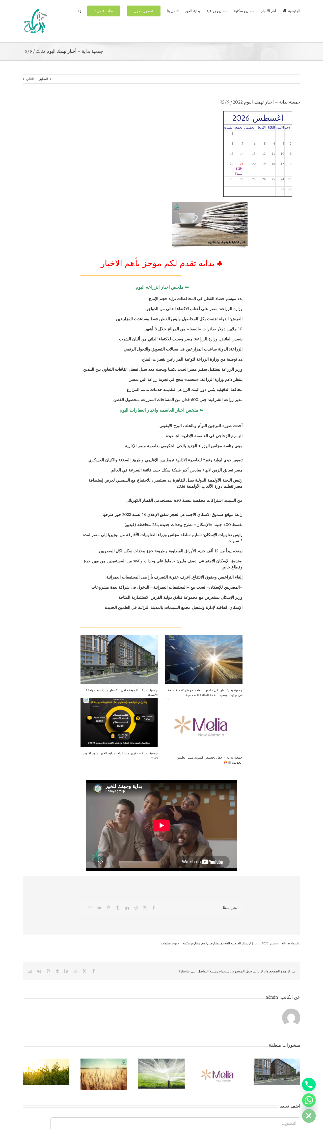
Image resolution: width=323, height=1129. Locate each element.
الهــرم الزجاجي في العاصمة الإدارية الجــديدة (204, 435)
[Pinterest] (108, 907)
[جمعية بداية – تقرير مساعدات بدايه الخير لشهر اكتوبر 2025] (119, 722)
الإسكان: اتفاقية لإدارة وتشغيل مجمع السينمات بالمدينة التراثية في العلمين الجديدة (174, 607)
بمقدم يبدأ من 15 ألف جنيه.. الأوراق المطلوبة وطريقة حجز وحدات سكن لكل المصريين (171, 550)
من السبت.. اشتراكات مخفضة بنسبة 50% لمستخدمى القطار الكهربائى (184, 500)
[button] (79, 10)
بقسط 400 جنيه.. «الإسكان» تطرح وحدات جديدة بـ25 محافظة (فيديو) (184, 524)
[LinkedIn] (126, 907)
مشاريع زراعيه (211, 943)
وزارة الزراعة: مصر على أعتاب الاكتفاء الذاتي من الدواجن (194, 308)
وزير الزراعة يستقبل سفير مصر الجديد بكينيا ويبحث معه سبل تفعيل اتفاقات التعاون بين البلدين (163, 369)
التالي (30, 79)
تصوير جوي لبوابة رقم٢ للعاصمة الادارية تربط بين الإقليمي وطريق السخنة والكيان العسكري (165, 460)
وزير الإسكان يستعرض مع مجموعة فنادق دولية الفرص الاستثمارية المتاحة (180, 597)
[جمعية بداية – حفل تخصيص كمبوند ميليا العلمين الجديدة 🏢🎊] (204, 724)
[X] (144, 907)
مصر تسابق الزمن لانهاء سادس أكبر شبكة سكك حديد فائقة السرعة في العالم (177, 470)
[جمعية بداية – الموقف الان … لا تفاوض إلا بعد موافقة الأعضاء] (119, 659)
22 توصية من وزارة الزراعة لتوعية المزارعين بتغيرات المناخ (192, 359)
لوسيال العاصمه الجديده (236, 943)
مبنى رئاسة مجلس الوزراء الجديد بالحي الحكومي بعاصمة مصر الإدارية (184, 445)
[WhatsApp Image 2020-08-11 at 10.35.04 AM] (210, 204)
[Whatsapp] (309, 1100)
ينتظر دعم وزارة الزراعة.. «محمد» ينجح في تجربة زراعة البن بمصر (186, 379)
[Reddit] (135, 907)
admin (286, 943)
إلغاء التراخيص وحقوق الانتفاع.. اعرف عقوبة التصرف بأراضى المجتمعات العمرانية (174, 577)
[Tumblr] (117, 907)
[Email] (90, 907)
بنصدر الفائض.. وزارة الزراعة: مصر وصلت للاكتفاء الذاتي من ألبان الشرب (181, 339)
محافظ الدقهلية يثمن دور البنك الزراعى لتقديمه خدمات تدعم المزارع (185, 389)
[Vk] (99, 907)
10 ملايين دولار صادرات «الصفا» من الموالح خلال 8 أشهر (194, 329)
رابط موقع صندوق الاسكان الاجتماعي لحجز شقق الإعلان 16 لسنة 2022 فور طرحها (172, 514)
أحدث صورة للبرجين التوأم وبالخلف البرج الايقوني (201, 425)
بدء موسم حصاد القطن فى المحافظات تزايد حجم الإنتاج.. (195, 298)
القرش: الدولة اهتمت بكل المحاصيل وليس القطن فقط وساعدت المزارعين (179, 318)
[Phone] (309, 1084)
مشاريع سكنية (191, 943)
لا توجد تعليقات (170, 943)
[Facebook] (153, 907)
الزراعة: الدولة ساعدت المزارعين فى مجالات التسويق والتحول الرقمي (183, 349)
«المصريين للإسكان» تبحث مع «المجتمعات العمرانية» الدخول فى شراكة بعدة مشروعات (167, 587)
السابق (43, 79)
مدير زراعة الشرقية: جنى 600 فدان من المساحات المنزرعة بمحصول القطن (178, 399)
